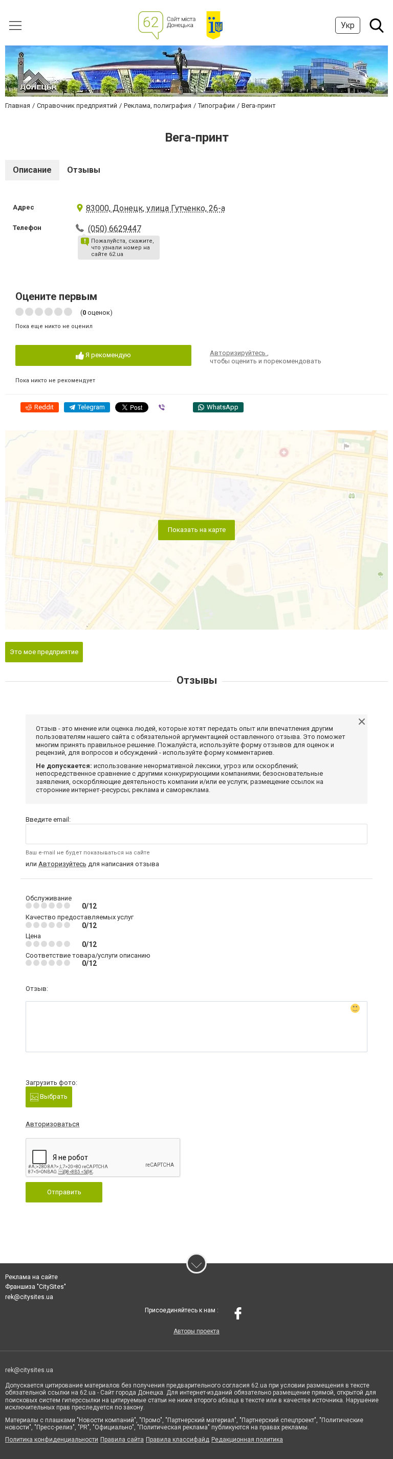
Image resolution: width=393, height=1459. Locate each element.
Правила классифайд (177, 1439)
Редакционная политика (247, 1439)
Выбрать (53, 1096)
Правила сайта (122, 1439)
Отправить (64, 1192)
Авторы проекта (196, 1331)
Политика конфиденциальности (51, 1439)
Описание (32, 170)
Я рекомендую (107, 355)
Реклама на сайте (31, 1277)
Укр (348, 25)
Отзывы (83, 170)
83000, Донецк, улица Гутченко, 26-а (155, 208)
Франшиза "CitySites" (35, 1286)
